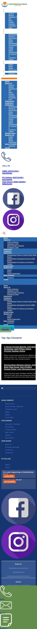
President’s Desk (13, 247)
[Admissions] (6, 626)
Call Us (2, 599)
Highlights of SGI (13, 244)
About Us (8, 12)
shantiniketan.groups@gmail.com (18, 568)
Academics (9, 31)
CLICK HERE (8, 476)
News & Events (10, 72)
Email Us (2, 613)
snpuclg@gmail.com (18, 572)
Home (7, 10)
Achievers (12, 73)
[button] (9, 78)
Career (7, 75)
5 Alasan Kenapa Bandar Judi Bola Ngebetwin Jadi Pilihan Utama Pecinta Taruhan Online (20, 349)
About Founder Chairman (12, 22)
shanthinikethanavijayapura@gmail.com (18, 576)
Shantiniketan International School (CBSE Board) (13, 47)
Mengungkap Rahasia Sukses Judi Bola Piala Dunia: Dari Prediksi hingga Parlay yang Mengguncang (20, 367)
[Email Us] (6, 610)
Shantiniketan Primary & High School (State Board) (13, 38)
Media (11, 66)
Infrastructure (10, 61)
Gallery (11, 65)
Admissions (9, 29)
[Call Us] (6, 596)
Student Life (9, 63)
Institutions (9, 33)
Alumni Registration (13, 69)
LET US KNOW (9, 481)
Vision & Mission (11, 14)
